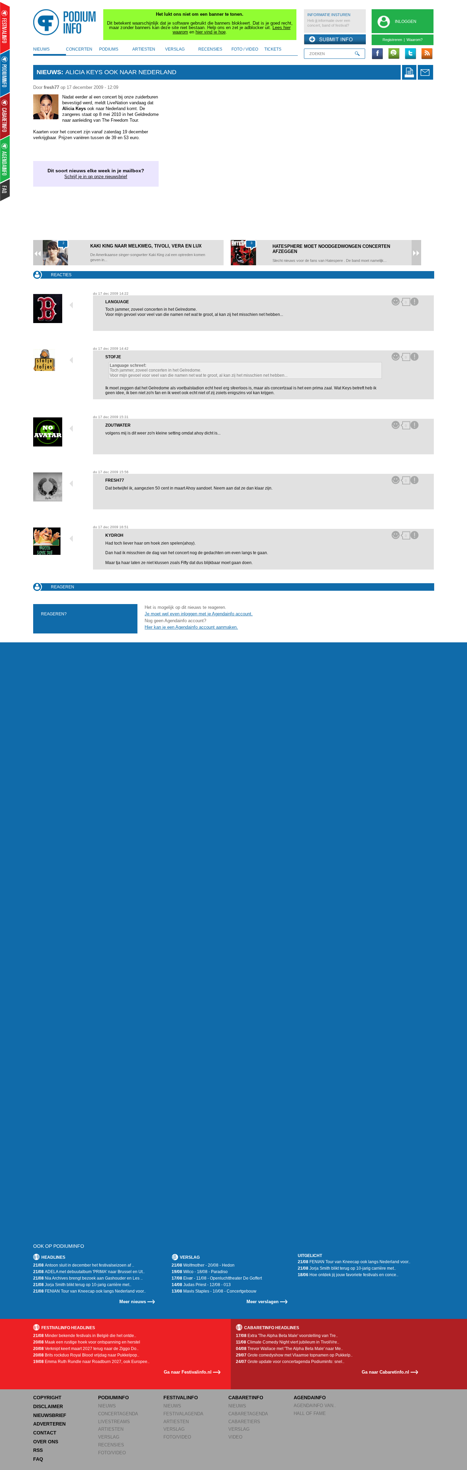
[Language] (59, 308)
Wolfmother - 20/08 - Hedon (203, 1265)
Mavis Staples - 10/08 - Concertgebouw (214, 1291)
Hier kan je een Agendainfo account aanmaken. (191, 627)
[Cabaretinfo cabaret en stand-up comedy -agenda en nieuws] (5, 116)
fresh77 (114, 480)
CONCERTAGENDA (118, 1413)
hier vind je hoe (211, 32)
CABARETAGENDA (248, 1413)
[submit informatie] (335, 39)
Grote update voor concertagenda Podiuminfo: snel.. (290, 1362)
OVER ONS (45, 1441)
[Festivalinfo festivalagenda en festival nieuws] (5, 28)
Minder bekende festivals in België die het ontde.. (84, 1336)
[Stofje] (59, 360)
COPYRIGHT (47, 1397)
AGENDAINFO (310, 1397)
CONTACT (44, 1432)
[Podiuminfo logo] (66, 22)
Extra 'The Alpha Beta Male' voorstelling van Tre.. (287, 1336)
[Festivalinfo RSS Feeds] (426, 54)
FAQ (38, 1459)
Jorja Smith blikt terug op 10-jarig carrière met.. (82, 1285)
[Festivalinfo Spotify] (394, 54)
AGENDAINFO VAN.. (315, 1405)
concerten (79, 49)
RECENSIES (111, 1444)
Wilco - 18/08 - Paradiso (200, 1272)
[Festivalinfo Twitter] (410, 54)
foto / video (244, 49)
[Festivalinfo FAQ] (5, 190)
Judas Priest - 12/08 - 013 (201, 1285)
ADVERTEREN (49, 1424)
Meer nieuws (132, 1301)
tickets (272, 49)
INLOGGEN (405, 21)
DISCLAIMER (48, 1406)
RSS (38, 1450)
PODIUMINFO (113, 1397)
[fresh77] (59, 487)
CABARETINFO (245, 1397)
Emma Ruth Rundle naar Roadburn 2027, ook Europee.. (91, 1362)
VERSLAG (108, 1437)
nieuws (41, 49)
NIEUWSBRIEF (49, 1415)
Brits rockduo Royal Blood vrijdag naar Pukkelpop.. (86, 1355)
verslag (175, 49)
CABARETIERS (244, 1421)
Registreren (392, 40)
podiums (108, 49)
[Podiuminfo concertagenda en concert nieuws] (5, 73)
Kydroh (114, 535)
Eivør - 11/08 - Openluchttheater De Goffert (217, 1278)
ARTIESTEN (110, 1429)
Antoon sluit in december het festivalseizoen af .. (83, 1265)
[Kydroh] (59, 541)
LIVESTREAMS (114, 1421)
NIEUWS (107, 1405)
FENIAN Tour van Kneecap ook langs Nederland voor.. (89, 1291)
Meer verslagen (262, 1301)
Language (117, 301)
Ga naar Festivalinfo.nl (188, 1372)
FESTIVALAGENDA (183, 1413)
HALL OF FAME (310, 1413)
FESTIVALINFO (180, 1397)
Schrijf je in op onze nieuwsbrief (95, 176)
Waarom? (414, 40)
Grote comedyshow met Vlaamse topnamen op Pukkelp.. (294, 1355)
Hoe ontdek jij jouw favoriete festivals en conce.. (348, 1275)
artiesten (143, 49)
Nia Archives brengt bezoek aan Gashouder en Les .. (88, 1278)
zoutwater (118, 425)
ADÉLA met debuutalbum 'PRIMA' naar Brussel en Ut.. (89, 1272)
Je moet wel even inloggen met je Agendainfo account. (199, 613)
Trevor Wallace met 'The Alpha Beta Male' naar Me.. (289, 1349)
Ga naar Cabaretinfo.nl (385, 1372)
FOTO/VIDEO (112, 1452)
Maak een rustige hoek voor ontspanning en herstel (86, 1342)
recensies (210, 49)
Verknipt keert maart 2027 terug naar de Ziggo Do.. (85, 1349)
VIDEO (235, 1437)
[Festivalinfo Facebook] (377, 54)
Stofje (113, 357)
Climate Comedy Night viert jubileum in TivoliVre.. (287, 1342)
